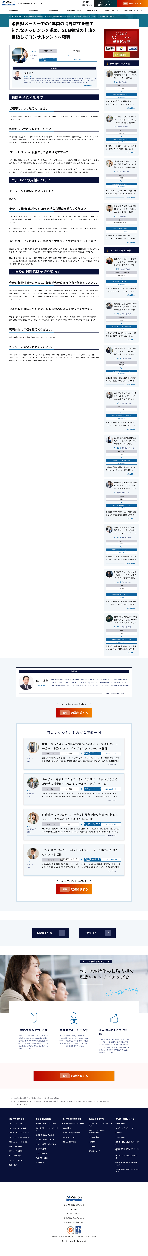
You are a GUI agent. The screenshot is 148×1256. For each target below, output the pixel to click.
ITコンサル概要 (15, 1155)
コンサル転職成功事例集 (71, 1132)
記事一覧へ (13, 1165)
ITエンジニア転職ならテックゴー (126, 1156)
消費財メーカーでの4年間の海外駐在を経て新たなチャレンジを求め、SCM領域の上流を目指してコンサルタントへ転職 (75, 17)
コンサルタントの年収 (17, 1128)
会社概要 (92, 1146)
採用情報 (118, 1132)
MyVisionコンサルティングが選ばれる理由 (100, 1131)
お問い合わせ (120, 1137)
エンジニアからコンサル (45, 1139)
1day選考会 (66, 1128)
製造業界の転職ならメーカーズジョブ (127, 1163)
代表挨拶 (92, 1142)
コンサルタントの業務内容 (19, 1137)
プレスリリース (94, 1151)
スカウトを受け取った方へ (125, 1128)
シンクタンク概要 (15, 1160)
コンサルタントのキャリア (19, 1132)
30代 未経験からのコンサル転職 (47, 1129)
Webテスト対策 (42, 1158)
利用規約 (74, 1209)
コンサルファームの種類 (18, 1142)
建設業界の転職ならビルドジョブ (127, 1150)
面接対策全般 (41, 1149)
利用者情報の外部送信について (74, 1222)
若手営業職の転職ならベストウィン (127, 1170)
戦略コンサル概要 (16, 1146)
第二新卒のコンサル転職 (45, 1135)
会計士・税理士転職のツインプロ (127, 1143)
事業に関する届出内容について (74, 1218)
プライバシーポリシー (74, 1214)
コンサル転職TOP (15, 17)
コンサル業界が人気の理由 (46, 1144)
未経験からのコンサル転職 (46, 1123)
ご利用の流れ (94, 1137)
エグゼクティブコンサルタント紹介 (100, 1124)
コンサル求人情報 (69, 1142)
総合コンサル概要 (16, 1151)
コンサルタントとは (16, 1123)
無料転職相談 (120, 1123)
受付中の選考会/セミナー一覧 (73, 1123)
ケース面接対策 (41, 1153)
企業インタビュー (69, 1137)
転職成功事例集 (29, 17)
